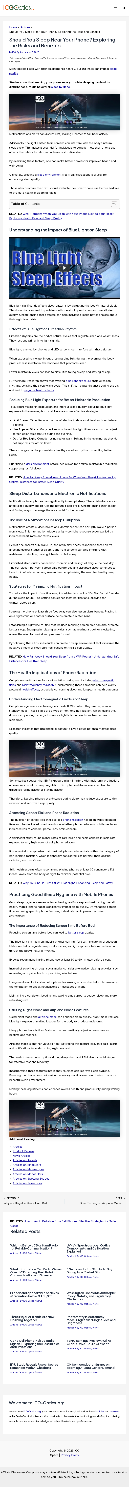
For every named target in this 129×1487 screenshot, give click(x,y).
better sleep (76, 932)
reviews (114, 1411)
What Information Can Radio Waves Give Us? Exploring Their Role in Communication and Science (36, 1272)
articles (100, 1411)
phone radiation (73, 819)
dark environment (37, 464)
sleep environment (49, 174)
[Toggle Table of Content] (112, 204)
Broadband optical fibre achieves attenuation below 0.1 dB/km (34, 1294)
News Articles (21, 1155)
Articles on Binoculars (27, 1164)
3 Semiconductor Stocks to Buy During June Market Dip (89, 1270)
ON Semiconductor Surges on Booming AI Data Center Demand (91, 1365)
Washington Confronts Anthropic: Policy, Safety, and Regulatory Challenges (91, 1296)
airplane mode (47, 1017)
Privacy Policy (70, 1455)
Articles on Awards (25, 1160)
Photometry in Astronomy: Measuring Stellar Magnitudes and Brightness (91, 1320)
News (39, 1253)
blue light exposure (78, 381)
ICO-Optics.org (32, 1411)
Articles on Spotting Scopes (31, 1178)
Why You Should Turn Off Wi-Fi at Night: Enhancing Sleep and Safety (68, 883)
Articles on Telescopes (27, 1183)
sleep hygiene (60, 87)
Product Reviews (23, 1151)
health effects (30, 689)
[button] (124, 8)
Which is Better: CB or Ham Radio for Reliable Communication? (34, 1246)
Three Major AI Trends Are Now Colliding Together (32, 1318)
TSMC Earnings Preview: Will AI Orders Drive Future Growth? (89, 1342)
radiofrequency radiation (38, 685)
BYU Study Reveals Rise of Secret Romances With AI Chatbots (34, 1365)
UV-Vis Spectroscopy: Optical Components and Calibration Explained (89, 1248)
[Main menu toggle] (115, 8)
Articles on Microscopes (28, 1169)
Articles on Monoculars (28, 1174)
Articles (17, 1146)
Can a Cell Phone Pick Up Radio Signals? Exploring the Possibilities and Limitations (34, 1344)
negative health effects (39, 390)
